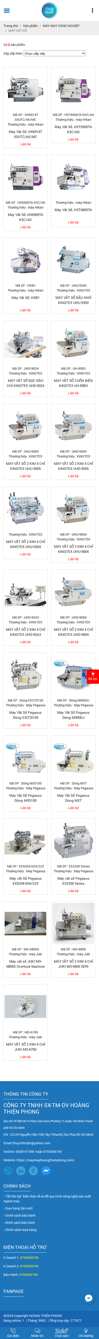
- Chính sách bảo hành (19, 1215)
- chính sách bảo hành (19, 1222)
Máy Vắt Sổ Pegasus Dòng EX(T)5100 (25, 715)
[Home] (49, 10)
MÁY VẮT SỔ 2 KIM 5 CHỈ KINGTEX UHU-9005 (25, 466)
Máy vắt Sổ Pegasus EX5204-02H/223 (25, 881)
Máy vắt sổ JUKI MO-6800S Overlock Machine (25, 964)
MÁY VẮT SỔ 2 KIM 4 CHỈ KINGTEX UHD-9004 (73, 632)
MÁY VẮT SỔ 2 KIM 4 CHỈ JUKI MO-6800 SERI (73, 964)
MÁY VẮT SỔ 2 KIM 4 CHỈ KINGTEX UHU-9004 (73, 549)
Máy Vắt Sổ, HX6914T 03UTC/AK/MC (25, 134)
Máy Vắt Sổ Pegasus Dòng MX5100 (25, 798)
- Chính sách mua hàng (19, 1229)
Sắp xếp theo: (13, 53)
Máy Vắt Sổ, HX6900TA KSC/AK (25, 217)
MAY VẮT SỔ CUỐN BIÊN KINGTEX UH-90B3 (73, 383)
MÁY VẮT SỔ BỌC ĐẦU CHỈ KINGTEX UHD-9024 (25, 383)
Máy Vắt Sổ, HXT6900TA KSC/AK (73, 129)
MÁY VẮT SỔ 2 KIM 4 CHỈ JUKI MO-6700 (25, 1047)
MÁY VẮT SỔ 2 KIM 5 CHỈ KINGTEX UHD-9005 (73, 466)
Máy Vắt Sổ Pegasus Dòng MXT (73, 798)
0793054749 (29, 1257)
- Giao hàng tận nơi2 (18, 1208)
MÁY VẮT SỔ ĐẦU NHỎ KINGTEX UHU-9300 (73, 300)
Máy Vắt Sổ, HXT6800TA (73, 209)
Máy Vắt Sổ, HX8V (25, 297)
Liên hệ (25, 144)
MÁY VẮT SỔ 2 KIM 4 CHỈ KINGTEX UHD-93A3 (25, 632)
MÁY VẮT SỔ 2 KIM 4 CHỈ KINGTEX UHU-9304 (25, 544)
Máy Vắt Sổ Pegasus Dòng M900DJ (73, 715)
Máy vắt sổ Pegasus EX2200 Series (73, 881)
